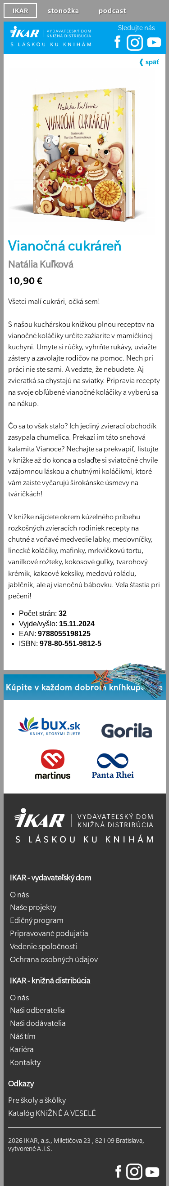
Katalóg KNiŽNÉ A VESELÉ (52, 1113)
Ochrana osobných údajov (54, 959)
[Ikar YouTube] (153, 49)
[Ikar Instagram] (135, 49)
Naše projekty (33, 907)
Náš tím (23, 1036)
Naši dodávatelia (38, 1023)
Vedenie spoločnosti (43, 946)
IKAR (20, 11)
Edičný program (37, 920)
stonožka (63, 11)
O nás (19, 895)
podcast (112, 11)
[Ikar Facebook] (117, 49)
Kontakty (25, 1062)
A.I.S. (44, 1149)
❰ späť (148, 62)
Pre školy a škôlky (37, 1100)
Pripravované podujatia (49, 933)
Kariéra (22, 1049)
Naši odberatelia (37, 1010)
